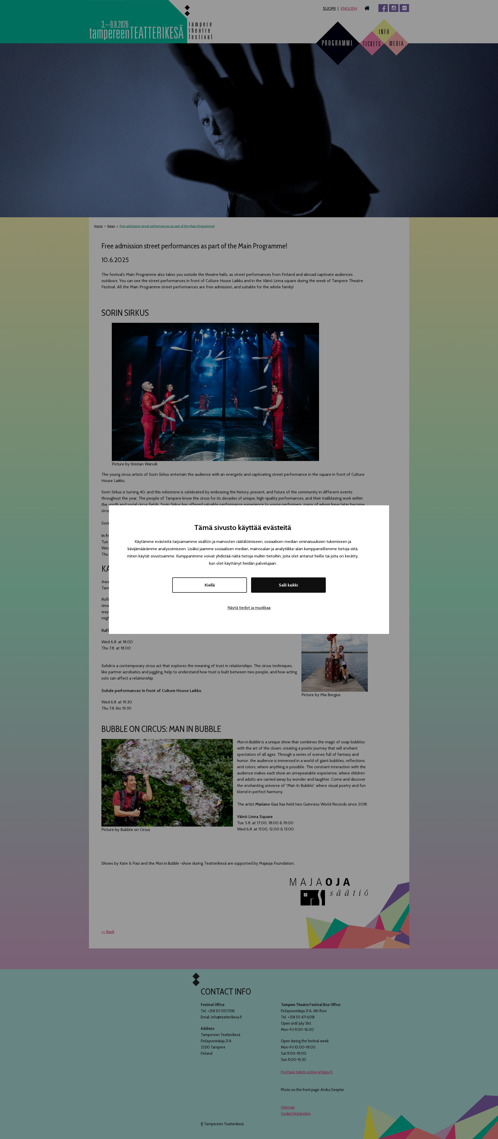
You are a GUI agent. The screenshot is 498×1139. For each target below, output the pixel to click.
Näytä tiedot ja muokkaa (249, 607)
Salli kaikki (288, 585)
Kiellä (210, 585)
